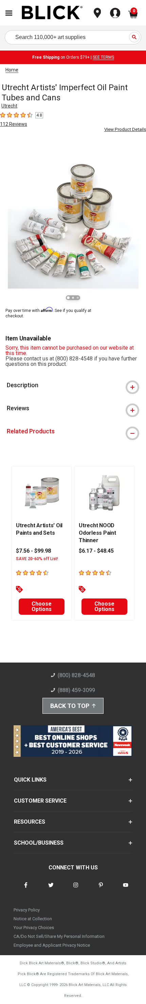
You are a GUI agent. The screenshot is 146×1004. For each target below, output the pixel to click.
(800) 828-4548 (76, 675)
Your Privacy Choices (34, 927)
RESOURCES (29, 822)
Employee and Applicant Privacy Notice (52, 945)
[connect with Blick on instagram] (76, 889)
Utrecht (9, 106)
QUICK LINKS (30, 779)
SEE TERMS (103, 57)
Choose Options (42, 606)
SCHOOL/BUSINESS (38, 843)
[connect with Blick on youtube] (125, 889)
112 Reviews (13, 124)
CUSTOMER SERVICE (40, 801)
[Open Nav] (8, 13)
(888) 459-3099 (76, 690)
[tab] (73, 385)
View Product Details (125, 129)
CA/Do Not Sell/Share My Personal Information (59, 936)
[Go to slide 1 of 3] (68, 297)
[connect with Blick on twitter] (51, 889)
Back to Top (69, 705)
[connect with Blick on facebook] (26, 889)
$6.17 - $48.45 (96, 551)
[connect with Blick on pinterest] (101, 889)
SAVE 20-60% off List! (37, 558)
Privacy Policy (27, 909)
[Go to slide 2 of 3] (73, 297)
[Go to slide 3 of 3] (77, 297)
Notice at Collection (33, 918)
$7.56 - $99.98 (33, 551)
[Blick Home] (52, 13)
